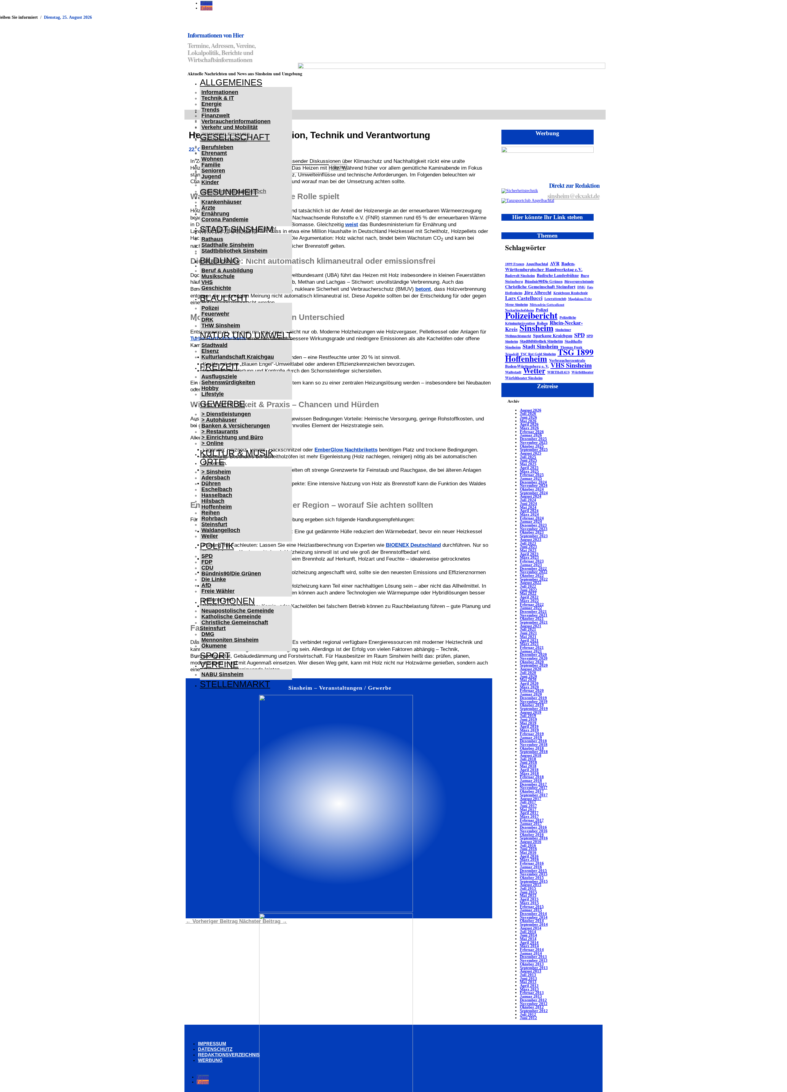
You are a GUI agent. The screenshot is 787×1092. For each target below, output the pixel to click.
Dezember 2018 (533, 741)
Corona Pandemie (224, 219)
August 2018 (530, 755)
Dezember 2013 (533, 956)
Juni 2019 (528, 719)
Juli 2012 (528, 1014)
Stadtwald (214, 345)
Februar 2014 (532, 949)
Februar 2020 (532, 690)
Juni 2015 (528, 892)
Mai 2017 (528, 809)
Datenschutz (215, 1049)
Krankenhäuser (221, 202)
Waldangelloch (220, 530)
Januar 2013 (531, 996)
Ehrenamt (214, 153)
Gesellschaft (235, 137)
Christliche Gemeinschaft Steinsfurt (234, 625)
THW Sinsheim (220, 325)
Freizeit (219, 367)
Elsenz (210, 351)
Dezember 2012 (533, 1000)
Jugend (211, 176)
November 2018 (534, 744)
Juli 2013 (528, 974)
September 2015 (534, 881)
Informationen (219, 92)
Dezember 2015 (533, 870)
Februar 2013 (532, 992)
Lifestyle (212, 394)
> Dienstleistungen (226, 414)
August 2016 (530, 841)
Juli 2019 (528, 715)
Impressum (212, 1043)
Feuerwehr (215, 314)
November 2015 (534, 874)
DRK (207, 320)
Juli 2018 (528, 759)
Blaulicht (224, 298)
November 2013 (534, 960)
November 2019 (534, 701)
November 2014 (534, 917)
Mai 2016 (528, 852)
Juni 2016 (528, 848)
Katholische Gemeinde (231, 616)
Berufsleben (217, 147)
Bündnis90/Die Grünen (231, 573)
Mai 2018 (528, 766)
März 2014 (529, 946)
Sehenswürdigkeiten (228, 382)
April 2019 (529, 726)
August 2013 (530, 971)
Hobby (210, 388)
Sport (215, 655)
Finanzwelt (215, 115)
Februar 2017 (532, 820)
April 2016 (529, 856)
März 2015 (529, 903)
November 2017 (534, 787)
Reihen (210, 513)
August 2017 (530, 798)
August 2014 (530, 928)
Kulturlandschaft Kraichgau (237, 357)
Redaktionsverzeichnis (229, 1054)
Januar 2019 (531, 737)
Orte (212, 462)
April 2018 (529, 769)
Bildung (219, 261)
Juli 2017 (528, 802)
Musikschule (218, 276)
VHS (207, 282)
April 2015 (529, 899)
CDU (207, 568)
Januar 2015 (531, 910)
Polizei (210, 308)
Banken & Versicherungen (235, 426)
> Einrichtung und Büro (232, 437)
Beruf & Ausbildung (227, 270)
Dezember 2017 (533, 784)
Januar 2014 (531, 953)
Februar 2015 (532, 906)
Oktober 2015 (532, 877)
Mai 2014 (528, 938)
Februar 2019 (532, 733)
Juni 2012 (528, 1017)
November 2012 (534, 1003)
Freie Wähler (218, 591)
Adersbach (215, 478)
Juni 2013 (528, 978)
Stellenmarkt (235, 684)
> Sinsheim (216, 472)
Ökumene (214, 646)
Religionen (227, 601)
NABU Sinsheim (222, 674)
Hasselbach (216, 495)
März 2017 (529, 816)
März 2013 (529, 989)
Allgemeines (231, 82)
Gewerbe (222, 404)
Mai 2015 (528, 895)
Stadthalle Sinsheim (227, 245)
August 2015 (530, 884)
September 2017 (534, 795)
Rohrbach (214, 518)
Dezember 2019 (533, 698)
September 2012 (534, 1010)
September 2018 (534, 751)
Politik (217, 546)
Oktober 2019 (532, 705)
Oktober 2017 (532, 791)
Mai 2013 (528, 982)
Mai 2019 (528, 723)
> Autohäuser (219, 420)
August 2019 (530, 712)
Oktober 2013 (532, 964)
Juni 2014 (528, 935)
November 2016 (534, 831)
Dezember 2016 (533, 827)
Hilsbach (212, 501)
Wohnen (212, 159)
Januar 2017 (531, 823)
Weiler (209, 536)
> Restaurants (219, 431)
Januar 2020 (531, 694)
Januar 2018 (531, 780)
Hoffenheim (216, 507)
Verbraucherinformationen (236, 121)
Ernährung (215, 214)
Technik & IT (217, 98)
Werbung (210, 1060)
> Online (212, 443)
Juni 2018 (528, 762)
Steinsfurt (214, 524)
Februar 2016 (532, 863)
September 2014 (534, 924)
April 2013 (529, 985)
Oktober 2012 (532, 1007)
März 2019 (529, 730)
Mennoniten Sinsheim (230, 640)
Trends (210, 110)
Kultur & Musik (237, 453)
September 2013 (534, 967)
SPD (207, 556)
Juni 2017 (528, 805)
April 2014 (529, 942)
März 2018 (529, 773)
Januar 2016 (531, 867)
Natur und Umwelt (246, 335)
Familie (210, 165)
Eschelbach (216, 489)
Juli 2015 (528, 888)
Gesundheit (229, 192)
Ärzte (208, 208)
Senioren (213, 171)
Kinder (210, 182)
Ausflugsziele (219, 376)
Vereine (219, 664)
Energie (211, 104)
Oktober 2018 (532, 748)
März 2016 (529, 859)
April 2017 (529, 812)
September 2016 (534, 838)
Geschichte (216, 288)
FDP (206, 562)
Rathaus (212, 239)
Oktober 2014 (532, 920)
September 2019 (534, 708)
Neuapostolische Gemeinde (237, 611)
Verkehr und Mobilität (229, 127)
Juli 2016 (528, 845)
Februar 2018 (532, 777)
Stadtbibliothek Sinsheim (234, 251)
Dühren (211, 483)
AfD (206, 585)
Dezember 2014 (533, 913)
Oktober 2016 (532, 834)
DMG (207, 634)
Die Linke (213, 579)
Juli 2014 (528, 931)
